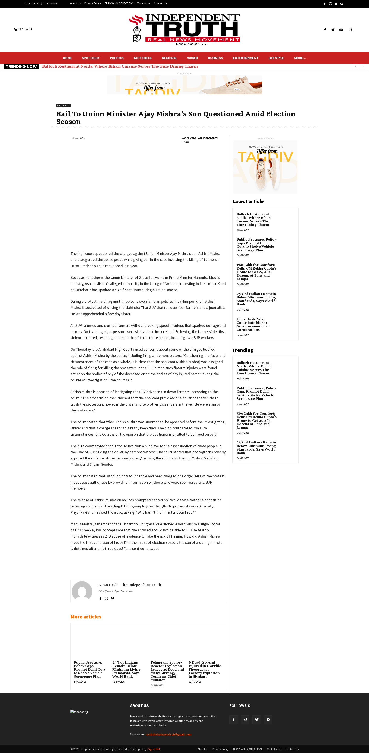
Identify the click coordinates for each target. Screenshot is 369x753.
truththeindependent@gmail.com (168, 734)
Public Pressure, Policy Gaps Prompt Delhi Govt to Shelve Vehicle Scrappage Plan (89, 670)
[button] (350, 30)
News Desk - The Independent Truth (200, 140)
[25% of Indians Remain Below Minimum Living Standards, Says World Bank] (129, 643)
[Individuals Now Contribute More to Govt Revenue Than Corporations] (286, 324)
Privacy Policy (220, 749)
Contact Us (292, 749)
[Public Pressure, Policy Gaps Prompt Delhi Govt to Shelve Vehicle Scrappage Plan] (90, 643)
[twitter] (112, 597)
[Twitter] (256, 719)
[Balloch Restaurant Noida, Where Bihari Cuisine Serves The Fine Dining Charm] (286, 219)
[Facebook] (233, 719)
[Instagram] (245, 719)
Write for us (274, 749)
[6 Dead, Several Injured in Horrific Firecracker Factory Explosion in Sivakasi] (205, 643)
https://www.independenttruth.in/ (116, 591)
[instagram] (106, 597)
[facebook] (100, 597)
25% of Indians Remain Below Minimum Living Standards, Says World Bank (126, 670)
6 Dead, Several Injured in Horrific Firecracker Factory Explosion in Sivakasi (205, 670)
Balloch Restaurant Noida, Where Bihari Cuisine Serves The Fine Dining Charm (120, 66)
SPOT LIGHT (63, 105)
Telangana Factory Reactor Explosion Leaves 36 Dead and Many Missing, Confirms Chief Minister (167, 671)
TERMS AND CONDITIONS (248, 749)
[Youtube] (268, 719)
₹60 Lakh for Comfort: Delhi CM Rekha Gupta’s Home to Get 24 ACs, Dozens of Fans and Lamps (257, 272)
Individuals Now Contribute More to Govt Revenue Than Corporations (253, 324)
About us (203, 749)
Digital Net (153, 749)
